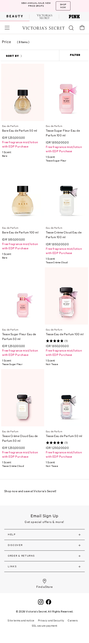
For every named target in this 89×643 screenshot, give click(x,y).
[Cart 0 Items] (82, 27)
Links (12, 566)
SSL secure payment (44, 625)
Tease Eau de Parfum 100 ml (65, 334)
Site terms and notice (21, 620)
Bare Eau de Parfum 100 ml (20, 232)
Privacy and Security (51, 620)
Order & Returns (21, 555)
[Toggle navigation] (7, 27)
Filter (75, 55)
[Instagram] (40, 601)
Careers (73, 620)
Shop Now (63, 6)
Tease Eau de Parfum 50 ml (64, 436)
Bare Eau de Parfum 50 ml (19, 130)
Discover (15, 545)
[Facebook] (48, 601)
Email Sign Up (44, 515)
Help (12, 534)
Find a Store (44, 587)
